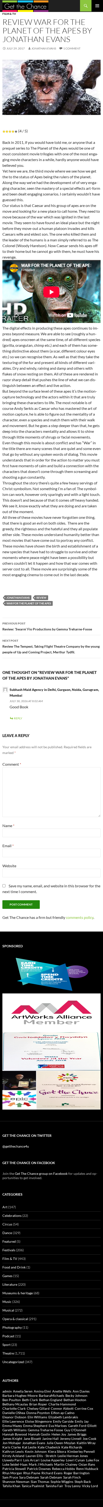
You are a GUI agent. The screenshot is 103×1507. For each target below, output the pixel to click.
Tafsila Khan (11, 1486)
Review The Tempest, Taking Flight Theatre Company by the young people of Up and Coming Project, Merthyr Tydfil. (51, 646)
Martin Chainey (65, 1464)
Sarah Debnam (51, 1477)
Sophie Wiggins (62, 1482)
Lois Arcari (31, 1460)
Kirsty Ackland (13, 1456)
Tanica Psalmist (33, 1486)
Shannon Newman (15, 1482)
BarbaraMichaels (51, 1395)
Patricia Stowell (14, 1469)
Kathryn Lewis (13, 1451)
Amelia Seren (23, 1391)
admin (7, 1391)
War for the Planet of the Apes (28, 603)
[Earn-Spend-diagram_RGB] (51, 974)
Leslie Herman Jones (72, 1456)
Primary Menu (97, 5)
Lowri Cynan (75, 1460)
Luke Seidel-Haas (15, 1464)
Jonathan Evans (43, 48)
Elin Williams (37, 1417)
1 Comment (71, 48)
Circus (7, 1224)
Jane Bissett (32, 1439)
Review (41, 597)
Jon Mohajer (11, 1443)
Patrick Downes (39, 1469)
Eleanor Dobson (14, 1417)
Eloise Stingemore (38, 1421)
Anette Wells (61, 1391)
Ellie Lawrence (13, 1421)
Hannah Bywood (14, 1434)
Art (4, 1207)
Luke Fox (92, 1460)
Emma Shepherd (35, 1426)
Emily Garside (63, 1421)
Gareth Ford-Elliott (82, 1426)
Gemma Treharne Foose (45, 1430)
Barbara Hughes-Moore (20, 1395)
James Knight (12, 1439)
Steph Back (82, 1482)
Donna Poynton (38, 1413)
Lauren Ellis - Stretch (41, 1456)
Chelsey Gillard (38, 1408)
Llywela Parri (12, 1460)
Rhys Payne (31, 1473)
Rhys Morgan (12, 1473)
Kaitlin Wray (86, 1443)
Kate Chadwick (49, 1447)
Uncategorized (13, 1362)
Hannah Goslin (39, 1434)
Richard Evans (52, 1473)
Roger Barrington (77, 1473)
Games (7, 1276)
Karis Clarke (11, 1447)
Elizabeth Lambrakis (63, 1417)
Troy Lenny (72, 1486)
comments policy (79, 917)
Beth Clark (30, 1400)
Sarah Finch (72, 1477)
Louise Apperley (53, 1460)
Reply (18, 718)
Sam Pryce (10, 1477)
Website (9, 865)
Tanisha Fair (54, 1486)
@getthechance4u (15, 1146)
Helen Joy (59, 1434)
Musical (8, 1310)
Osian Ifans (87, 1464)
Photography (12, 1327)
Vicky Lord (90, 1486)
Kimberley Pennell (81, 1451)
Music (6, 1302)
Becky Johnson (76, 1395)
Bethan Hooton (74, 1400)
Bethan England (50, 1400)
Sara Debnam (29, 1477)
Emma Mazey (12, 1426)
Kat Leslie (29, 1447)
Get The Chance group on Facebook (41, 1173)
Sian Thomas (40, 1482)
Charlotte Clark (14, 1408)
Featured (9, 1241)
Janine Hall (50, 1439)
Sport (6, 1345)
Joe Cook (89, 1439)
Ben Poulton (11, 1400)
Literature (9, 1284)
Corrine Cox (84, 1408)
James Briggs (76, 1434)
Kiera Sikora (57, 1451)
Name (8, 825)
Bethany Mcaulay (15, 1404)
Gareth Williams (14, 1430)
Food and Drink (14, 1267)
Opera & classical (15, 1319)
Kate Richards (71, 1447)
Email (8, 845)
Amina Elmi (42, 1391)
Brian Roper (38, 1404)
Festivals (8, 1250)
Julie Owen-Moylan (60, 1443)
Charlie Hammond (62, 1404)
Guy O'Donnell (75, 1430)
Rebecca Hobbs (63, 1469)
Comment (11, 764)
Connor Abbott (62, 1408)
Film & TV (9, 14)
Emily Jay (82, 1421)
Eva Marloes (58, 1426)
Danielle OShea (13, 1413)
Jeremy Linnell (70, 1439)
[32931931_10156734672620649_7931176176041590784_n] (51, 1051)
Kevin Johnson (36, 1451)
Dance (7, 1233)
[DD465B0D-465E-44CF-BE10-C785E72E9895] (51, 1090)
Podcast (8, 1336)
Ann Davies (81, 1391)
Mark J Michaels (41, 1464)
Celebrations (12, 1216)
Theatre (8, 1353)
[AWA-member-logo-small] (51, 1012)
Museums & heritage (17, 1293)
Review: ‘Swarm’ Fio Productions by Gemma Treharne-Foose (47, 626)
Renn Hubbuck (87, 1469)
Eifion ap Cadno (62, 1413)
